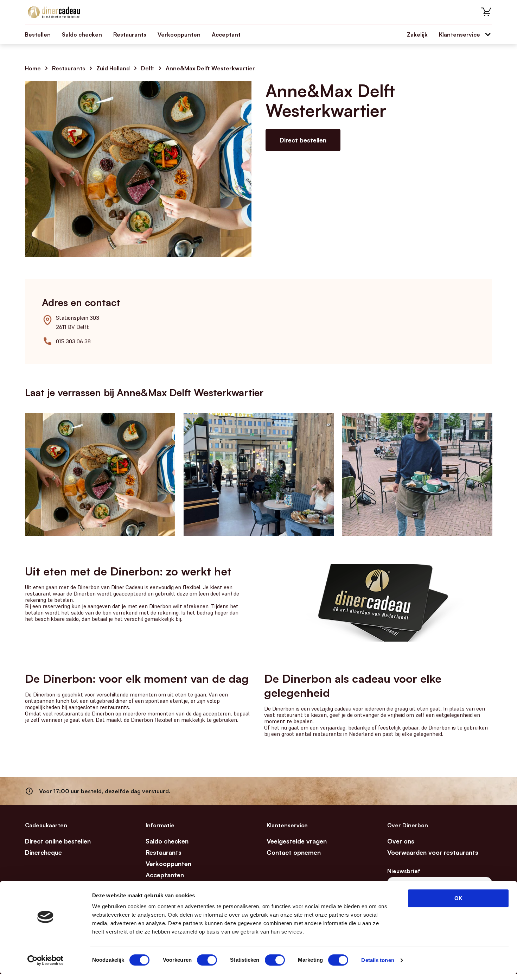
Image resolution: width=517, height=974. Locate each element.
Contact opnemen (294, 852)
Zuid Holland (113, 68)
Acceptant (226, 34)
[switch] (207, 960)
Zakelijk (417, 34)
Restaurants (129, 34)
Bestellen (38, 34)
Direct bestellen (303, 140)
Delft (147, 68)
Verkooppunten (179, 34)
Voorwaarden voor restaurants (432, 852)
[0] (486, 12)
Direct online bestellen (58, 841)
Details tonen (377, 960)
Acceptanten (165, 875)
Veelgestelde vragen (297, 841)
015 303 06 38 (73, 341)
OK (458, 898)
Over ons (400, 841)
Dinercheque (43, 852)
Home (33, 68)
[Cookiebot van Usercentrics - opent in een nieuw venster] (45, 960)
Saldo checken (82, 34)
